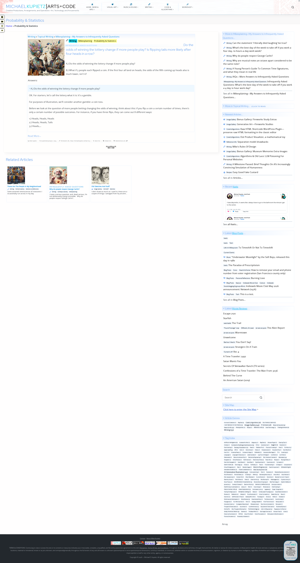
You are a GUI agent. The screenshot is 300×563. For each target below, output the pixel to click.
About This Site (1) (248, 514)
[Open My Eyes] (2, 30)
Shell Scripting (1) (276, 487)
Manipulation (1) (280, 501)
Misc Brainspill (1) (265, 479)
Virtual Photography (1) (229, 467)
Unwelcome (229, 337)
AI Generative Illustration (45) (236, 472)
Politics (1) (275, 496)
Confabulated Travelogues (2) (266, 492)
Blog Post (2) (263, 442)
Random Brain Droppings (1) (261, 482)
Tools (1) (261, 464)
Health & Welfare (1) (286, 482)
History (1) (257, 450)
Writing (31, 36)
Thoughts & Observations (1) (231, 506)
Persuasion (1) (279, 504)
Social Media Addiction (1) (281, 492)
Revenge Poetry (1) (285, 460)
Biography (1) (255, 442)
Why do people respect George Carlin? (249, 55)
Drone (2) (268, 496)
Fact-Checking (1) (228, 447)
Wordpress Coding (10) (244, 492)
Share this (97, 141)
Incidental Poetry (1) (236, 452)
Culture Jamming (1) (254, 472)
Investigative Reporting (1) (242, 504)
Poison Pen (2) (269, 460)
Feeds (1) (252, 447)
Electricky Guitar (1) (228, 479)
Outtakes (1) (282, 496)
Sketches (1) (244, 511)
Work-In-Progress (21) (260, 467)
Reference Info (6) (259, 427)
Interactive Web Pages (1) (269, 452)
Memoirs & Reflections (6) (262, 484)
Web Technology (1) (274, 482)
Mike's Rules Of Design (241, 146)
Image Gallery (98, 189)
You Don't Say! (237, 342)
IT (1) (278, 452)
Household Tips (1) (276, 450)
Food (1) (281, 447)
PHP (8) (241, 514)
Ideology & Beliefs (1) (257, 501)
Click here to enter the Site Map (239, 409)
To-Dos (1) (246, 464)
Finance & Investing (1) (271, 447)
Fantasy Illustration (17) (241, 447)
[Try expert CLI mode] (138, 543)
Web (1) (239, 467)
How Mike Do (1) (287, 450)
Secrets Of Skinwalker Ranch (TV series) (243, 365)
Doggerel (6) (274, 445)
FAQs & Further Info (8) (230, 489)
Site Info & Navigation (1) (230, 462)
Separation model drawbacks (247, 141)
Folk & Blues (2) (239, 479)
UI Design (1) (279, 464)
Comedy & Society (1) (237, 484)
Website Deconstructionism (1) (282, 472)
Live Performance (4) (254, 506)
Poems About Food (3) (258, 460)
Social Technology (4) (271, 427)
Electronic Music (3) (248, 484)
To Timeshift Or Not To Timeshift (248, 247)
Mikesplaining (85, 40)
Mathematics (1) (228, 457)
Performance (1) (247, 460)
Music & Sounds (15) (279, 425)
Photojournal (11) (240, 427)
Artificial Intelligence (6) (231, 442)
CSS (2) (257, 445)
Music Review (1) (285, 474)
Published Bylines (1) (281, 506)
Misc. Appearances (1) (229, 477)
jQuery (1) (244, 487)
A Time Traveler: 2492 (234, 356)
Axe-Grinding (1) (279, 499)
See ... (230, 205)
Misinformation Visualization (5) (243, 482)
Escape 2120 (229, 313)
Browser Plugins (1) (272, 442)
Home (9, 25)
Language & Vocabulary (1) (239, 455)
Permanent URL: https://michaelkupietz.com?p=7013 (75, 141)
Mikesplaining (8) (286, 467)
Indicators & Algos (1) (248, 452)
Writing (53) (229, 430)
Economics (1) (270, 477)
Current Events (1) (260, 477)
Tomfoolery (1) (254, 464)
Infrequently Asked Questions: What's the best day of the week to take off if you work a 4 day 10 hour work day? (257, 84)
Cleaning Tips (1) (283, 442)
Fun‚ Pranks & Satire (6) (269, 422)
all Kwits (232, 224)
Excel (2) (286, 511)
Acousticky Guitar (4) (229, 504)
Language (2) (227, 455)
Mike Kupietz (33, 141)
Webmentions (119, 141)
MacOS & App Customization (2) (232, 487)
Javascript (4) (227, 484)
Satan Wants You (232, 361)
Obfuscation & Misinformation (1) (275, 514)
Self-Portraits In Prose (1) (238, 496)
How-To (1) (226, 452)
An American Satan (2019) (236, 380)
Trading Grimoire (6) (283, 427)
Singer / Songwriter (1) (277, 489)
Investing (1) (248, 474)
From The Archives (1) (269, 501)
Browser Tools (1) (278, 511)
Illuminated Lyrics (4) (258, 489)
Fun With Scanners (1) (238, 501)
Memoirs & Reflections (32, 189)
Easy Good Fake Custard (242, 172)
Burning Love (245, 278)
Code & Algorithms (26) (253, 422)
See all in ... (257, 65)
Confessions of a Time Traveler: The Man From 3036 (250, 370)
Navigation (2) (227, 460)
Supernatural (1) (271, 462)
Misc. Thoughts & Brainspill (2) (239, 509)
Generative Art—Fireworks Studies (249, 124)
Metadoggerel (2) (275, 479)
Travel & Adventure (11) (245, 469)
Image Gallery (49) (252, 425)
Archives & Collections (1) (230, 422)
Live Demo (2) (274, 455)
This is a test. (240, 294)
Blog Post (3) (241, 422)
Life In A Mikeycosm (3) (266, 509)
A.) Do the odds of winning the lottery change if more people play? (65, 88)
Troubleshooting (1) (269, 464)
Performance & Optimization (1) (231, 499)
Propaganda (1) (228, 501)
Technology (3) (238, 464)
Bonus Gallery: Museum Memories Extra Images (256, 151)
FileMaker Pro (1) (260, 447)
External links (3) (255, 479)
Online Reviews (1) (237, 460)
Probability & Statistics (105, 40)
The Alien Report (254, 327)
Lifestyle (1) (243, 494)
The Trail (232, 323)
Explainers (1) (283, 445)
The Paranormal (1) (269, 499)
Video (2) (247, 479)
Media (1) (255, 492)
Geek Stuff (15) (228, 450)
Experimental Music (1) (257, 499)
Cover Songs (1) (257, 487)
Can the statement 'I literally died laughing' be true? (256, 42)
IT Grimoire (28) (266, 425)
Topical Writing (45, 36)
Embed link (108, 141)
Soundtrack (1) (243, 506)
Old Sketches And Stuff (101, 186)
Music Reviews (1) (228, 474)
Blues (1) (283, 494)
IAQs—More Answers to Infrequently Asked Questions (257, 76)
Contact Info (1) (240, 477)
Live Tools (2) (282, 455)
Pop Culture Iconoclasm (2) (267, 504)
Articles (237, 177)
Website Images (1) (247, 467)
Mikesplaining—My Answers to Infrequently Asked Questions (87, 36)
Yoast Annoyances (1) (274, 467)
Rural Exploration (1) (252, 494)
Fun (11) (248, 501)
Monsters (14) (283, 457)
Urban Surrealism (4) (264, 494)
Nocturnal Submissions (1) (230, 514)
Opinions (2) (227, 496)
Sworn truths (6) (228, 464)
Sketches (112, 189)
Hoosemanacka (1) (266, 450)
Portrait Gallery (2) (238, 474)
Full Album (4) (287, 447)
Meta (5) (255, 474)
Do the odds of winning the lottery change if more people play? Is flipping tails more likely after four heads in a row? (129, 49)
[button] (261, 398)
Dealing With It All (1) (250, 496)
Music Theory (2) (228, 482)
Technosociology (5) (253, 509)
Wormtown (235, 332)
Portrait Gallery (20, 189)
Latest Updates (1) (251, 455)
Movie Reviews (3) (245, 499)
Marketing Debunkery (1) (265, 474)
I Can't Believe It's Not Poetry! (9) (233, 425)
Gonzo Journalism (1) (276, 484)
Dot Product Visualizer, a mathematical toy (255, 136)
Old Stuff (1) (227, 509)
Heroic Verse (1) (249, 450)
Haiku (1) (242, 450)
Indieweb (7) (258, 452)
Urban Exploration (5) (245, 489)
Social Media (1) (241, 462)
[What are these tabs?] (2, 17)
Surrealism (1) (280, 462)
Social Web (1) (250, 462)
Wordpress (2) (266, 487)
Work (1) (250, 487)
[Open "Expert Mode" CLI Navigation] (2, 21)
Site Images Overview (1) (266, 511)
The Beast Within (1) (253, 511)
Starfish (227, 318)
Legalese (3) (267, 489)
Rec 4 (231, 351)
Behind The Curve (232, 375)
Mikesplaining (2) (255, 504)
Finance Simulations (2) (229, 516)
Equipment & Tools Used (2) (267, 506)
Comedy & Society (63, 192)
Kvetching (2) (284, 452)
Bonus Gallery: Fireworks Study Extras (251, 119)
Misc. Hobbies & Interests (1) (270, 457)
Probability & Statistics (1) (243, 516)
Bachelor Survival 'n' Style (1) (282, 477)
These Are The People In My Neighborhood (24, 186)
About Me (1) (277, 474)
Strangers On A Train (240, 346)
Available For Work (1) (244, 442)
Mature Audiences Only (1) (240, 457)
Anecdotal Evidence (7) (230, 469)
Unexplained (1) (288, 464)
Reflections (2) (235, 494)
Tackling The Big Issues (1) (230, 492)
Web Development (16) (260, 469)
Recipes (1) (249, 427)
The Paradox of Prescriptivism (241, 265)
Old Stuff (105, 189)
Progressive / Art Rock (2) (280, 509)
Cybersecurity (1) (265, 445)
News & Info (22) (229, 427)
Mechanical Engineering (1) (254, 457)
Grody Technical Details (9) (231, 511)
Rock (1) (263, 472)
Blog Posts (238, 299)
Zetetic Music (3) (275, 494)
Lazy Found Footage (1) (263, 455)
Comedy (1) (227, 445)
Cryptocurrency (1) (285, 479)
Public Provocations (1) (260, 514)
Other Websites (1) (250, 477)
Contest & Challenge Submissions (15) (242, 445)
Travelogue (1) (260, 496)
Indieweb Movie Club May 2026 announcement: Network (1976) (251, 286)
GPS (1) (236, 450)
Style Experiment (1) (260, 462)
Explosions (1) (269, 472)
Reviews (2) (227, 494)
